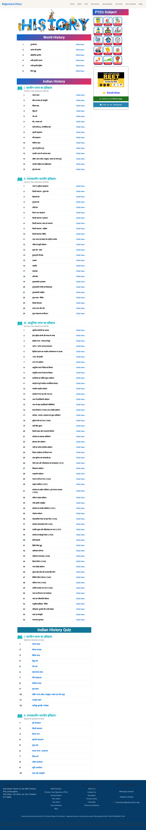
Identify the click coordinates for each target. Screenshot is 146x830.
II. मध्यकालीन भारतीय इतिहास (40, 178)
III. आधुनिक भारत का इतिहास (39, 323)
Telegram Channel (126, 797)
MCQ (79, 4)
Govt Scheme (131, 4)
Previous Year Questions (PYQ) (56, 792)
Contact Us (91, 792)
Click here (80, 111)
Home (72, 4)
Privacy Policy (91, 799)
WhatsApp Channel (126, 791)
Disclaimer (92, 795)
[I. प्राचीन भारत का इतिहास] (19, 88)
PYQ (86, 4)
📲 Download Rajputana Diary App (126, 802)
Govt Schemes (56, 805)
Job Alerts (56, 802)
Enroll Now (113, 92)
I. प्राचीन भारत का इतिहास (38, 87)
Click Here (80, 44)
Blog (140, 4)
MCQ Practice (56, 789)
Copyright (91, 802)
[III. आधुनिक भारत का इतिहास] (19, 323)
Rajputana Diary (12, 3)
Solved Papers (56, 795)
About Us (91, 789)
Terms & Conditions (91, 805)
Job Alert (119, 4)
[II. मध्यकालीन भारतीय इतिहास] (19, 179)
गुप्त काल (35, 689)
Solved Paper (107, 4)
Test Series (95, 4)
